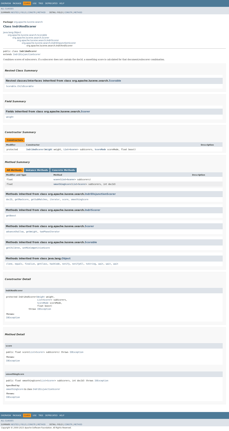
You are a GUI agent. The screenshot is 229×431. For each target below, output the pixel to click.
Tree (40, 3)
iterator (55, 199)
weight (10, 117)
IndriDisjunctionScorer (27, 54)
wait (100, 264)
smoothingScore (62, 184)
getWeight (31, 231)
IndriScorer (92, 210)
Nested (15, 12)
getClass (42, 264)
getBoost (11, 215)
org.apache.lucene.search (28, 22)
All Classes (7, 9)
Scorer (85, 111)
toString (91, 264)
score (56, 179)
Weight (48, 149)
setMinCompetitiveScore (36, 248)
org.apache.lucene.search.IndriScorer (38, 40)
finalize (30, 264)
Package (17, 3)
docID (9, 199)
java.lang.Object (12, 32)
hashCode (55, 264)
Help (61, 3)
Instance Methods (37, 170)
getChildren (13, 248)
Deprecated (51, 3)
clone (9, 264)
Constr (32, 12)
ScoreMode (100, 149)
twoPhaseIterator (50, 231)
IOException (44, 309)
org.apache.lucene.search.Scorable (27, 35)
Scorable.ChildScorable (19, 86)
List (66, 149)
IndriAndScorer (35, 149)
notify (66, 264)
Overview (6, 3)
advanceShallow (15, 231)
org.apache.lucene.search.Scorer (30, 37)
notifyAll (77, 264)
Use (35, 3)
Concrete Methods (63, 170)
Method (41, 12)
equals (18, 264)
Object (66, 258)
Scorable (115, 80)
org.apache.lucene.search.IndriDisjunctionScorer (49, 43)
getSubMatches (39, 199)
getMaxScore (22, 199)
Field (23, 12)
